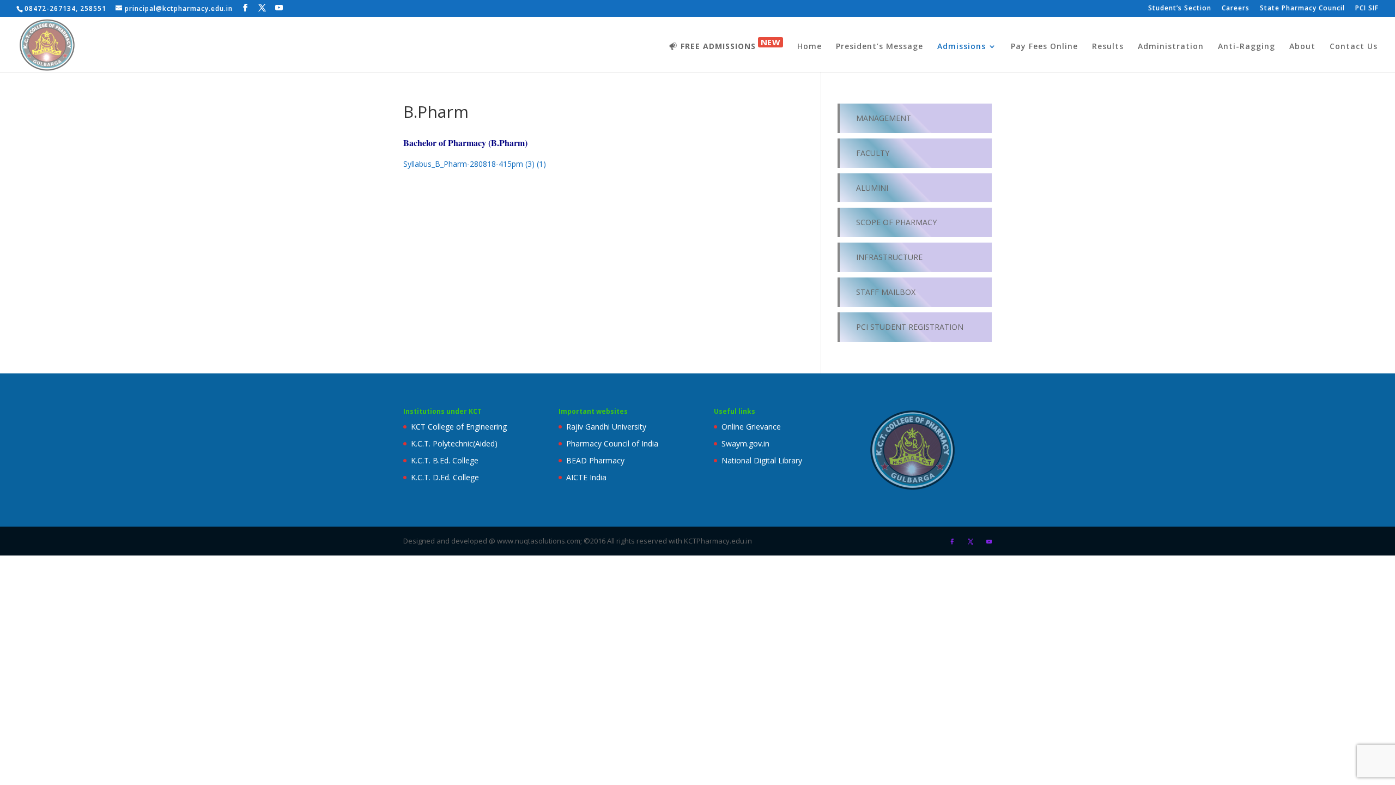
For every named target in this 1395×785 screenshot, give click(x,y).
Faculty (872, 153)
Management (883, 118)
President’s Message (879, 47)
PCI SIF (1367, 9)
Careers (1236, 9)
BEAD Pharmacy (595, 460)
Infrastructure (889, 257)
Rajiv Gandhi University (606, 426)
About (1302, 47)
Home (809, 47)
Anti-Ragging (1246, 47)
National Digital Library (761, 460)
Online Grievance (751, 426)
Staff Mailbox (885, 292)
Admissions (961, 47)
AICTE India (586, 477)
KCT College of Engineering (459, 426)
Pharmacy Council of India (612, 443)
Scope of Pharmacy (896, 222)
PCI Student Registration (909, 327)
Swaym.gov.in (745, 443)
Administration (1171, 47)
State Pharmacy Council (1302, 9)
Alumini (872, 188)
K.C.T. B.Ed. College (444, 460)
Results (1108, 47)
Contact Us (1354, 47)
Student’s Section (1179, 9)
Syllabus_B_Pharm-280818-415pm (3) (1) (474, 164)
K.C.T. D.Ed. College (445, 477)
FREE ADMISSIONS (730, 44)
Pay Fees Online (1044, 47)
